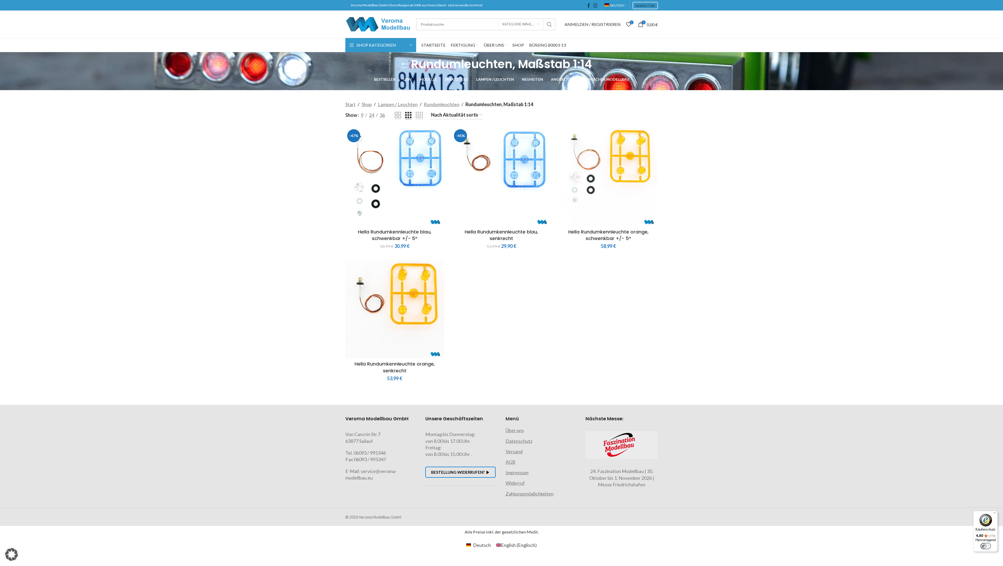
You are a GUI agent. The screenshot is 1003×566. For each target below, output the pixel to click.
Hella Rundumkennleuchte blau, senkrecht (501, 235)
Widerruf (515, 483)
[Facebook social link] (589, 5)
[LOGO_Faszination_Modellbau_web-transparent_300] (622, 445)
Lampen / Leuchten (398, 104)
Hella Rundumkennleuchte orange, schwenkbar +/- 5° (608, 235)
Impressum (517, 472)
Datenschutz (519, 441)
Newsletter (645, 5)
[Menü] (994, 514)
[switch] (985, 546)
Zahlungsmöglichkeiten (530, 494)
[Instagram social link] (595, 5)
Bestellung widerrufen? (458, 472)
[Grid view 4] (419, 115)
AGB (510, 462)
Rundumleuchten (441, 104)
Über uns (515, 430)
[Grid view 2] (398, 115)
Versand (514, 451)
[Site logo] (378, 23)
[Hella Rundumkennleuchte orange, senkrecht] (394, 309)
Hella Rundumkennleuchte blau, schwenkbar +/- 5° (394, 235)
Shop (367, 104)
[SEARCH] (549, 24)
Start (350, 104)
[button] (11, 554)
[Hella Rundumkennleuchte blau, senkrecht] (501, 176)
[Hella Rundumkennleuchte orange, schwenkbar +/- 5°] (608, 176)
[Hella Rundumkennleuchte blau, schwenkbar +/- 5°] (394, 176)
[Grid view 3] (408, 115)
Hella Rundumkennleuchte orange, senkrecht (395, 367)
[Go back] (404, 64)
